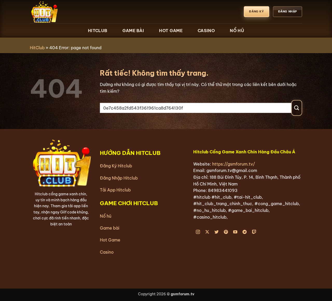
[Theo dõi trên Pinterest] (226, 232)
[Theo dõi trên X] (207, 232)
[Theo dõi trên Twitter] (216, 232)
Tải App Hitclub (115, 189)
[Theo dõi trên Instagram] (198, 232)
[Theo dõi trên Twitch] (254, 232)
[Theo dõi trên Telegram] (244, 232)
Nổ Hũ (237, 30)
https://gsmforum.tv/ (233, 164)
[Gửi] (296, 108)
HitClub (37, 47)
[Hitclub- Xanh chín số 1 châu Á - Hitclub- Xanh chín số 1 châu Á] (56, 11)
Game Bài (133, 30)
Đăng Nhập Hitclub (119, 178)
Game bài (109, 228)
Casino (206, 30)
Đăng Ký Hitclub (116, 165)
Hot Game (170, 30)
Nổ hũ (105, 216)
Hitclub (97, 30)
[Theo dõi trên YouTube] (235, 232)
